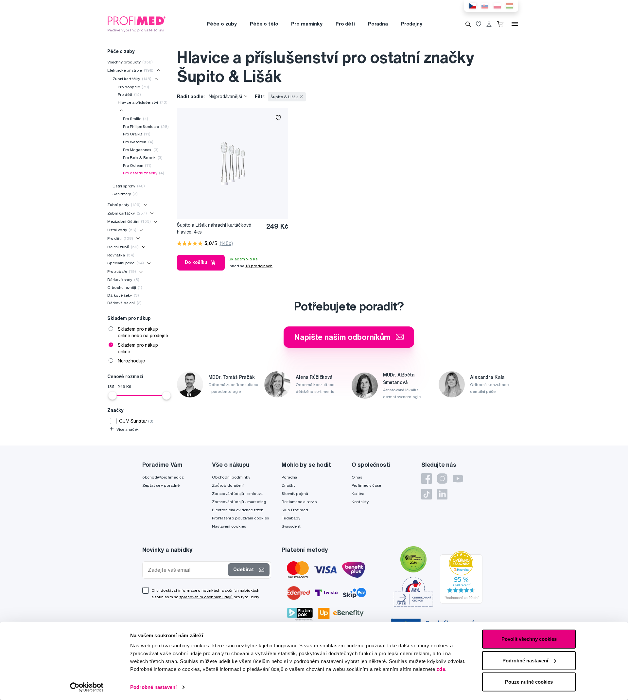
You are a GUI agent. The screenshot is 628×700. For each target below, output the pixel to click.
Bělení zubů (123, 247)
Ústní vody (121, 230)
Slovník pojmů (295, 493)
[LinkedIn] (442, 494)
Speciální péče (125, 263)
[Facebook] (426, 478)
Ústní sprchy (129, 186)
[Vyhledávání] (468, 24)
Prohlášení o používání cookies (240, 518)
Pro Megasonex (141, 150)
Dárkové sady (123, 279)
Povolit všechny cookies (529, 639)
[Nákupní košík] (502, 24)
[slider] (112, 395)
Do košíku (196, 262)
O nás (357, 477)
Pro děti (345, 23)
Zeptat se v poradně (161, 485)
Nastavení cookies (229, 526)
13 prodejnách (258, 266)
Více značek (124, 429)
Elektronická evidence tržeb (238, 510)
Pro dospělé (133, 87)
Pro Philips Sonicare (145, 126)
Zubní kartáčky (132, 79)
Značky (288, 485)
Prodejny (411, 23)
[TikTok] (426, 494)
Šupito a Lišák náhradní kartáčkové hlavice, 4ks (214, 228)
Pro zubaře (121, 271)
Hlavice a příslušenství (142, 102)
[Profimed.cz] (136, 23)
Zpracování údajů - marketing (239, 501)
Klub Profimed (295, 510)
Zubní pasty (124, 204)
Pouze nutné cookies (529, 682)
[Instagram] (442, 478)
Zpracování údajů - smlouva (237, 493)
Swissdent (291, 526)
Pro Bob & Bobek (143, 157)
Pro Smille (135, 118)
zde (441, 669)
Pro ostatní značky (143, 173)
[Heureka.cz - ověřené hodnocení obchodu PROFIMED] (461, 577)
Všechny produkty (130, 62)
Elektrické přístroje (130, 70)
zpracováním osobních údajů (206, 597)
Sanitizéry (125, 194)
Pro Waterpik (138, 142)
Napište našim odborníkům (342, 337)
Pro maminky (306, 23)
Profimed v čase (366, 485)
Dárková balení (124, 303)
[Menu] (514, 24)
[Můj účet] (489, 24)
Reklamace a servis (299, 501)
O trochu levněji (124, 287)
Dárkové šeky (123, 295)
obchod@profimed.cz (163, 477)
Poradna (378, 23)
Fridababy (291, 518)
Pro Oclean (137, 165)
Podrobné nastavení (153, 687)
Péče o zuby (221, 23)
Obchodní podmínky (231, 477)
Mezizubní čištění (129, 221)
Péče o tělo (264, 23)
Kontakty (360, 501)
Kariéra (358, 493)
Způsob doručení (228, 485)
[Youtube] (458, 478)
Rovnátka (120, 255)
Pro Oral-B (136, 134)
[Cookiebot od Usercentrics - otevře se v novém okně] (86, 687)
